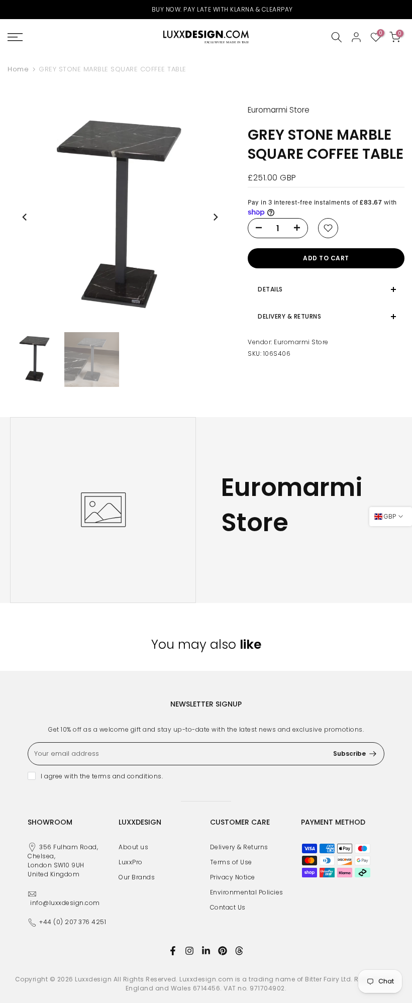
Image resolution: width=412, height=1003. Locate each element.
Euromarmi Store (301, 342)
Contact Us (228, 907)
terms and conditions (127, 776)
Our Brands (137, 877)
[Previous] (25, 217)
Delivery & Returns (239, 847)
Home (18, 69)
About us (133, 847)
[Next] (215, 217)
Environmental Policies (246, 892)
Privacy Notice (232, 877)
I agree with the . (102, 776)
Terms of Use (231, 862)
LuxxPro (131, 862)
